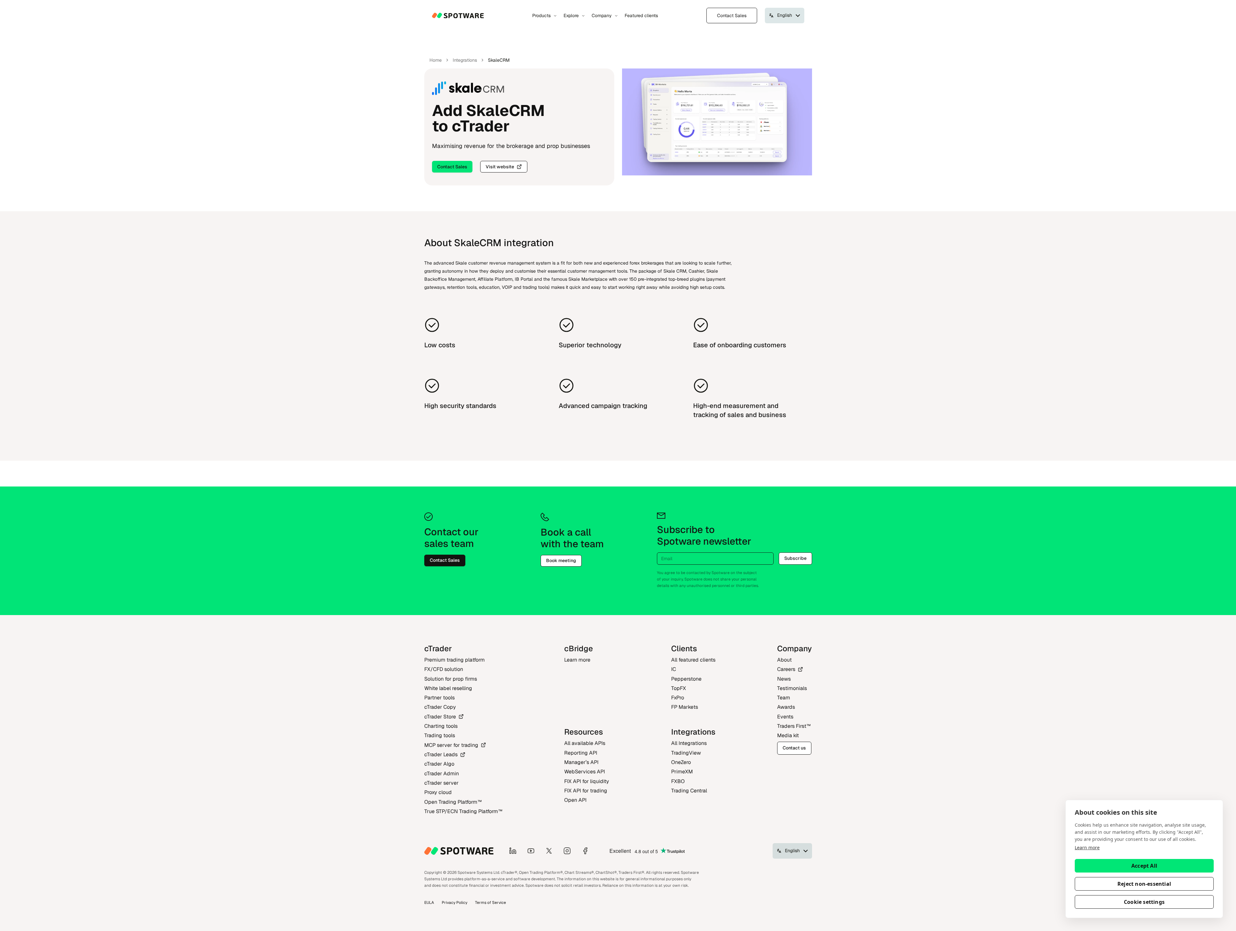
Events (785, 716)
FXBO (678, 781)
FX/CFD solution (443, 669)
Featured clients (641, 15)
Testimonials (792, 688)
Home (435, 60)
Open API (575, 800)
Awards (786, 707)
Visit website (500, 167)
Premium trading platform (454, 659)
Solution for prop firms (450, 678)
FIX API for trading (585, 790)
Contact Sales (731, 15)
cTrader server (441, 782)
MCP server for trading (451, 745)
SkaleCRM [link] (499, 60)
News (784, 678)
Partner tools (439, 697)
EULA (429, 902)
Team (783, 697)
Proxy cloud (438, 792)
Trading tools (439, 735)
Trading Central (689, 790)
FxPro (677, 697)
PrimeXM (682, 771)
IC (673, 669)
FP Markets (684, 707)
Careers (786, 669)
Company (602, 15)
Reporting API (580, 752)
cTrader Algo (439, 763)
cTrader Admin (441, 773)
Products (541, 15)
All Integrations (689, 743)
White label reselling (448, 688)
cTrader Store (440, 716)
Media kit (788, 735)
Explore (571, 15)
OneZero (681, 762)
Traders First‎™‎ (794, 726)
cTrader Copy (440, 707)
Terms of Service (490, 902)
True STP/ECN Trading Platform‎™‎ (463, 811)
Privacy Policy (454, 902)
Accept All (1144, 865)
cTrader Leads (441, 754)
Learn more (1087, 847)
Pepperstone (686, 678)
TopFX (678, 688)
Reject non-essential (1144, 883)
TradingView (686, 752)
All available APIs (584, 743)
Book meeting (561, 560)
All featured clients (693, 659)
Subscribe (795, 558)
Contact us (794, 748)
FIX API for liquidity (586, 781)
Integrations (465, 60)
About (784, 659)
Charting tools (441, 726)
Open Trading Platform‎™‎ (453, 802)
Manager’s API (581, 762)
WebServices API (584, 771)
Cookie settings (1144, 901)
